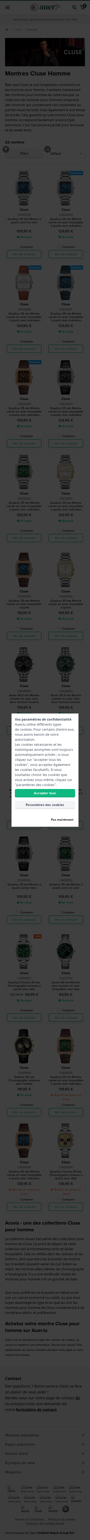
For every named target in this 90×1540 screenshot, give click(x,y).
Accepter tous (45, 793)
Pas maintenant (62, 820)
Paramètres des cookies (45, 804)
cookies (26, 729)
